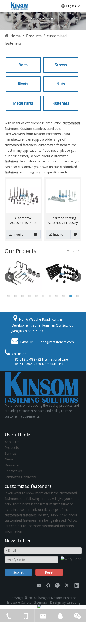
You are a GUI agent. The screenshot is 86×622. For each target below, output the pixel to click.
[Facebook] (48, 585)
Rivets (23, 83)
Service (10, 453)
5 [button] (36, 296)
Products (12, 447)
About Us (12, 441)
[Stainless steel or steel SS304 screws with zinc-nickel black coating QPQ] (62, 274)
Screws (61, 64)
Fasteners (60, 103)
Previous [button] (9, 277)
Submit (18, 572)
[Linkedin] (76, 585)
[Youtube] (39, 585)
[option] (24, 274)
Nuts (60, 83)
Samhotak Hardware (21, 476)
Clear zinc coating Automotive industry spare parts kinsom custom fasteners (63, 220)
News (9, 459)
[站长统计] (39, 607)
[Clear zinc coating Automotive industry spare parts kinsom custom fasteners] (63, 195)
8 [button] (57, 296)
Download (12, 465)
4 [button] (29, 296)
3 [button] (22, 296)
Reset (49, 572)
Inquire (19, 234)
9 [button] (63, 296)
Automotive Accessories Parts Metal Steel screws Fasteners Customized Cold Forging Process (23, 220)
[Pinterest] (57, 585)
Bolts (23, 64)
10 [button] (70, 296)
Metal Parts (23, 103)
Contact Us (13, 471)
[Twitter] (67, 585)
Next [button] (76, 277)
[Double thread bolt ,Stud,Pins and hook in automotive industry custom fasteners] (24, 274)
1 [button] (8, 296)
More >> (73, 250)
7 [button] (50, 296)
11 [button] (77, 296)
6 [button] (43, 296)
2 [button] (15, 296)
